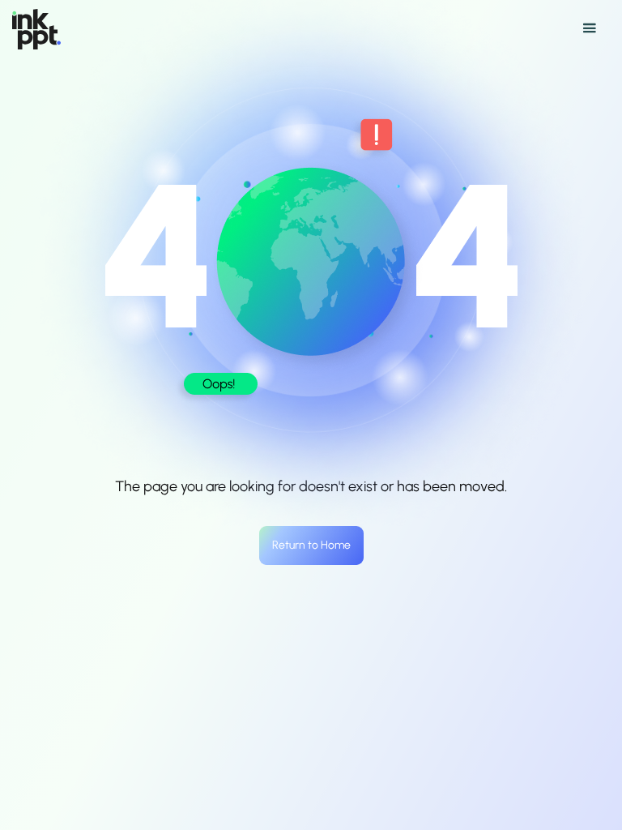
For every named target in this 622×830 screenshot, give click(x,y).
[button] (314, 29)
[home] (36, 29)
